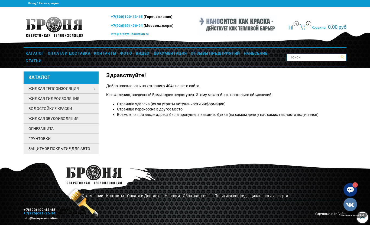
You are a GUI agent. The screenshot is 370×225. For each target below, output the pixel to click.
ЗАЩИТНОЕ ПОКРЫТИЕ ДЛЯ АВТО (59, 148)
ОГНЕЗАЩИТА (41, 128)
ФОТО (126, 53)
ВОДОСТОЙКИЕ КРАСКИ (50, 108)
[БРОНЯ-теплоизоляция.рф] (54, 26)
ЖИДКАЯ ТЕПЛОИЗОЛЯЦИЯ (53, 88)
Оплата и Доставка (144, 196)
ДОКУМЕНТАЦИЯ (170, 53)
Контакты (115, 196)
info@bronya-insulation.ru (130, 34)
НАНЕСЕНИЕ (256, 53)
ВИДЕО (143, 53)
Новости (172, 196)
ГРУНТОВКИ (39, 138)
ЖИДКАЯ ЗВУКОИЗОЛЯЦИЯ (53, 118)
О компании (92, 196)
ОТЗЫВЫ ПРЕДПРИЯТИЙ (215, 53)
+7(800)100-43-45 (127, 17)
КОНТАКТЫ (105, 53)
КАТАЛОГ (34, 53)
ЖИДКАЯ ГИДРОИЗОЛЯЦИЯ (53, 98)
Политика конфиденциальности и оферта (251, 196)
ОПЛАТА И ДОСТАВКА (69, 53)
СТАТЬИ (33, 61)
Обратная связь (197, 196)
